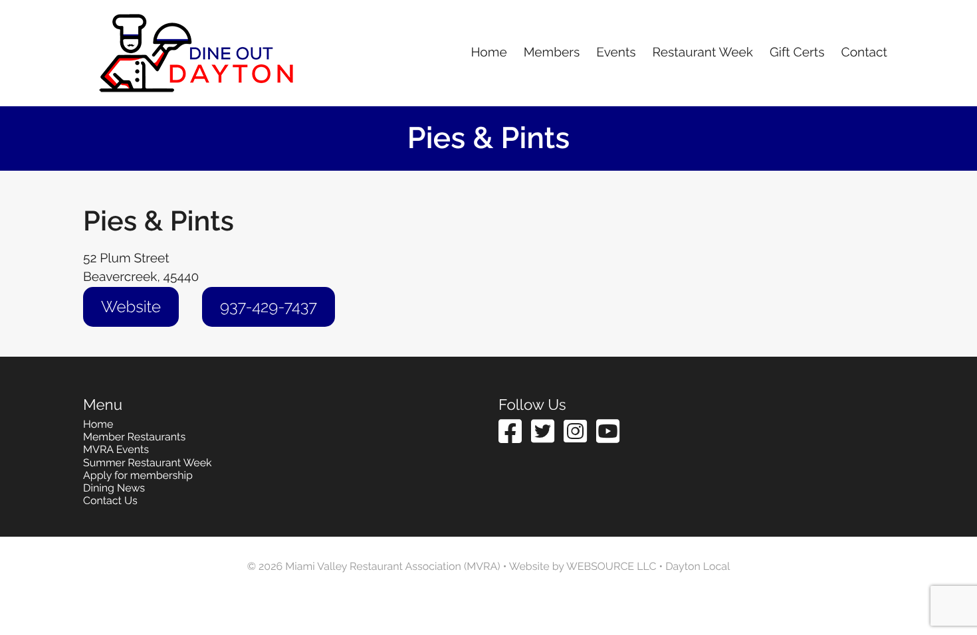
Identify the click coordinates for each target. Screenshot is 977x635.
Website (131, 306)
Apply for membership (138, 475)
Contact (864, 52)
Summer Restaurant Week (147, 462)
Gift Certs (797, 52)
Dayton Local (697, 566)
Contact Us (110, 500)
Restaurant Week (703, 52)
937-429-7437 (268, 306)
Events (615, 52)
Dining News (114, 488)
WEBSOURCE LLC (611, 566)
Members (552, 52)
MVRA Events (116, 449)
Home (488, 52)
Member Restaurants (134, 436)
